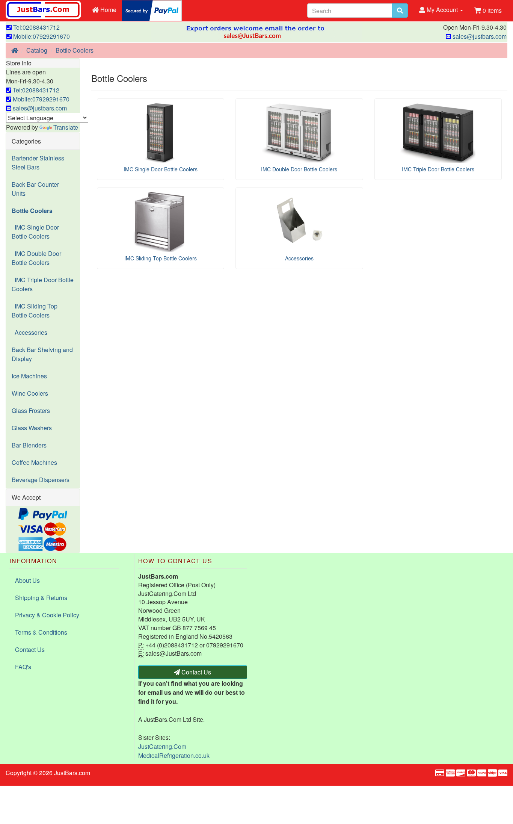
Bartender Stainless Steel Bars (38, 162)
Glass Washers (32, 427)
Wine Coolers (30, 393)
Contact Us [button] (195, 672)
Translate (65, 127)
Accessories (29, 332)
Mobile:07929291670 (41, 36)
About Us (27, 580)
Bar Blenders (29, 445)
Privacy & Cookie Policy (47, 615)
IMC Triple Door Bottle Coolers (43, 284)
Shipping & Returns (41, 597)
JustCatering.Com (162, 746)
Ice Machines (29, 376)
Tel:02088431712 (36, 27)
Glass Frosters (31, 410)
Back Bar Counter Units (35, 189)
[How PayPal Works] (152, 10)
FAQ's (23, 666)
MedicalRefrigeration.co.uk (174, 755)
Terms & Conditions (41, 632)
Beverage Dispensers (40, 479)
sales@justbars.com (479, 36)
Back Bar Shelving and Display (42, 354)
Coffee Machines (34, 462)
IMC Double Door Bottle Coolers (36, 258)
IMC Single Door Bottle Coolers (35, 231)
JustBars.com (72, 772)
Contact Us (30, 649)
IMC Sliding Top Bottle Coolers (34, 310)
